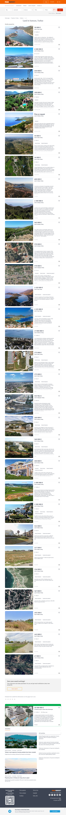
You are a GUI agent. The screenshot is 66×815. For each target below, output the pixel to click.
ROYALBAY (36, 724)
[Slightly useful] (10, 699)
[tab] (8, 729)
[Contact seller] (59, 44)
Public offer (35, 795)
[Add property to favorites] (59, 28)
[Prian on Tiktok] (60, 795)
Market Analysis (8, 750)
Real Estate (19, 750)
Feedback (21, 795)
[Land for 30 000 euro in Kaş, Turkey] (33, 36)
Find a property (22, 790)
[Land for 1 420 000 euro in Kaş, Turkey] (33, 296)
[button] (46, 2)
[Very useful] (15, 699)
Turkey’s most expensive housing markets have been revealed (20, 752)
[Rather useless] (8, 699)
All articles (42, 733)
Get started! (54, 811)
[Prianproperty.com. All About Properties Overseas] (10, 2)
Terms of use (35, 790)
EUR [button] (52, 2)
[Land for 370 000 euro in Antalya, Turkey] (33, 253)
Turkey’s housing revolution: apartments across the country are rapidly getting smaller (49, 753)
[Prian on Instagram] (49, 795)
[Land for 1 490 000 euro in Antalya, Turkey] (33, 491)
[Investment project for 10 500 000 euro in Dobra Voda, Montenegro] (33, 716)
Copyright (35, 793)
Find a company (22, 793)
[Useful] (12, 699)
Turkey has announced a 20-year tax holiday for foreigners (49, 758)
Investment (14, 750)
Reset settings (52, 13)
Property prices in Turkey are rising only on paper (17, 777)
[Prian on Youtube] (57, 795)
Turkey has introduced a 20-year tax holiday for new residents (49, 749)
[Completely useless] (6, 699)
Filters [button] (46, 9)
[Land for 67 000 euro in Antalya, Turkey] (33, 664)
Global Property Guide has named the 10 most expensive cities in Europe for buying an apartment (49, 737)
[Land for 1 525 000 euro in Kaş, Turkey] (33, 318)
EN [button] (59, 2)
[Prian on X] (52, 795)
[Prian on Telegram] (55, 795)
